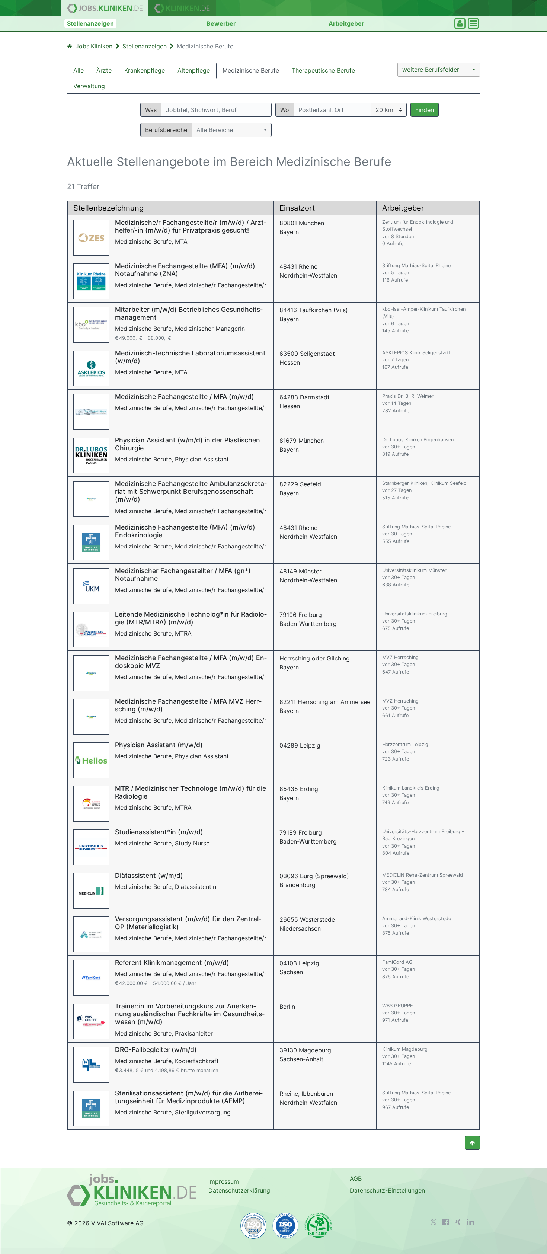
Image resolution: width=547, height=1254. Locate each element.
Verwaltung (89, 86)
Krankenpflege (144, 70)
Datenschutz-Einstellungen (387, 1190)
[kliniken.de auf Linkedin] (470, 1222)
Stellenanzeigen (90, 23)
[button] (439, 69)
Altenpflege (193, 70)
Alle (78, 70)
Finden (424, 109)
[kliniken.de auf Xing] (458, 1222)
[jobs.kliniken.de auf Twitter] (433, 1222)
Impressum (223, 1181)
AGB (356, 1178)
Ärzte (104, 70)
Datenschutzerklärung (239, 1190)
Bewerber (221, 23)
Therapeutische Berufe (323, 70)
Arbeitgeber (346, 23)
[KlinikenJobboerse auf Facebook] (445, 1222)
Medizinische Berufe (251, 70)
